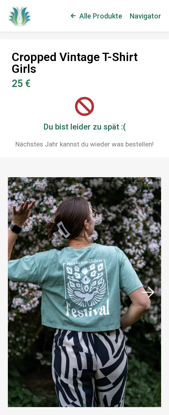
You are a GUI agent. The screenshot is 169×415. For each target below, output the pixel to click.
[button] (147, 292)
